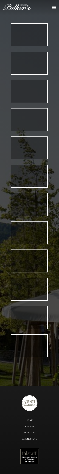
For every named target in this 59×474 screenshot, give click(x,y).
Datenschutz (29, 439)
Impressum (29, 433)
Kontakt (29, 426)
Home (29, 420)
